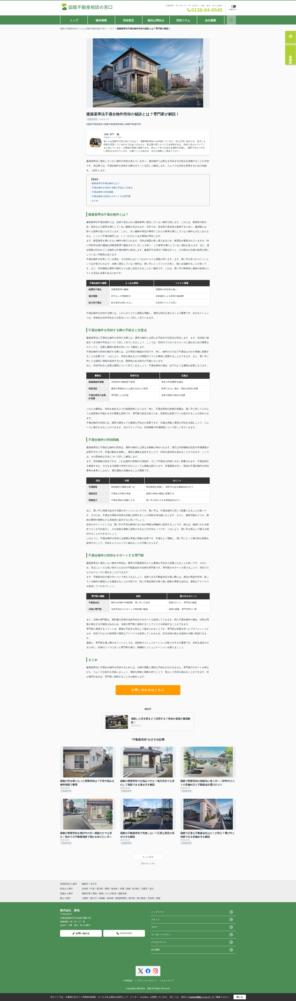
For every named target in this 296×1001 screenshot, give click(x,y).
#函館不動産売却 (133, 124)
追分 (151, 888)
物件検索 (101, 20)
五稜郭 (151, 898)
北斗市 (93, 884)
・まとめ (94, 200)
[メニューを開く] (231, 20)
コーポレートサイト (161, 934)
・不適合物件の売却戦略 (101, 192)
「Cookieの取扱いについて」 (199, 997)
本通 (122, 888)
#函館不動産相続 (94, 124)
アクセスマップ (158, 942)
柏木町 (114, 888)
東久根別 (141, 898)
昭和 (107, 888)
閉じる (239, 997)
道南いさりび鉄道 (108, 893)
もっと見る (148, 857)
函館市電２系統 (89, 893)
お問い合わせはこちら (148, 689)
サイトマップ (168, 980)
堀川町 (131, 898)
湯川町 (100, 888)
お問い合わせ (83, 933)
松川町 (136, 888)
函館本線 (122, 893)
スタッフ (155, 919)
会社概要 (210, 20)
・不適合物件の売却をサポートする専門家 (110, 196)
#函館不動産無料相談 (113, 124)
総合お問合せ (156, 20)
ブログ (154, 927)
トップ (74, 20)
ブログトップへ (148, 863)
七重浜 (144, 888)
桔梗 (128, 888)
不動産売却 (92, 119)
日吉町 (85, 888)
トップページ (157, 912)
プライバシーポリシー (147, 980)
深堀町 (102, 898)
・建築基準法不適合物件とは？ (105, 183)
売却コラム (183, 20)
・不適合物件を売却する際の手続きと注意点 (111, 187)
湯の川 (93, 898)
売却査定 (128, 20)
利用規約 (129, 980)
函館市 (85, 884)
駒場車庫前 (121, 898)
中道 (92, 888)
